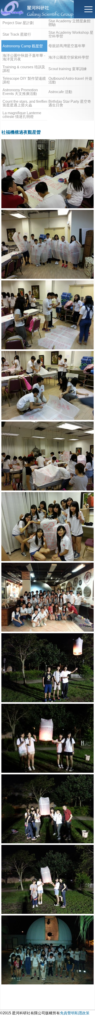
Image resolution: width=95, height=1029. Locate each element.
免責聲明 (67, 1013)
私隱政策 (82, 1013)
